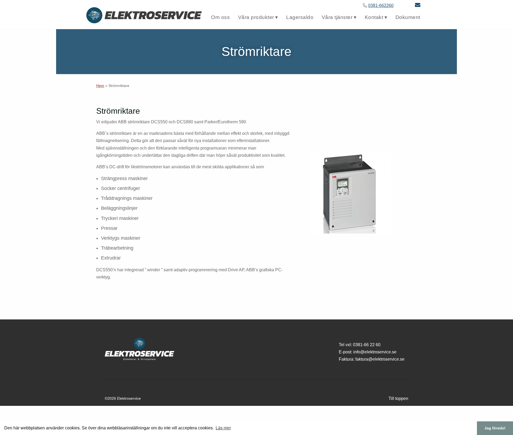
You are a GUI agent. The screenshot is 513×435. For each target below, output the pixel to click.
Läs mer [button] (223, 428)
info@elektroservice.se (375, 352)
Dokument (407, 17)
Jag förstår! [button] (495, 428)
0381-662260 (381, 5)
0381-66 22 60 (366, 344)
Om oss (220, 17)
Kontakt (374, 17)
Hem (100, 85)
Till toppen (398, 398)
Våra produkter (256, 17)
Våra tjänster (337, 17)
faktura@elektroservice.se (380, 359)
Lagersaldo (299, 17)
